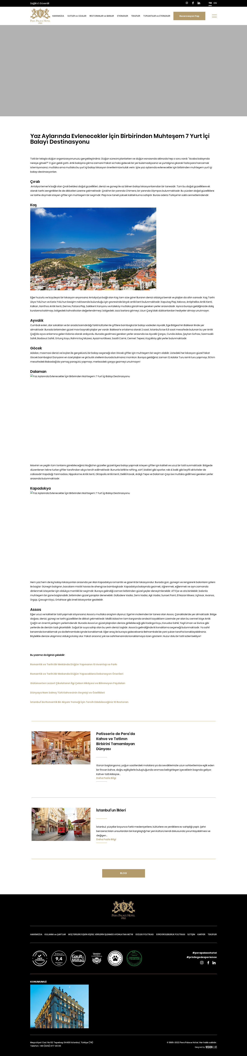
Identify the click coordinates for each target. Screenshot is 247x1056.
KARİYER (201, 934)
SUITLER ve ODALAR (76, 15)
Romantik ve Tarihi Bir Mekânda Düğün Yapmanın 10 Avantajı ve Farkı (73, 664)
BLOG (123, 873)
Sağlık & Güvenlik (39, 3)
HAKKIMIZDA (58, 15)
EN (215, 3)
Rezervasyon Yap (189, 15)
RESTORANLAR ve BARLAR (102, 15)
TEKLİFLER (135, 15)
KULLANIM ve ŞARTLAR (55, 934)
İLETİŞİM (191, 934)
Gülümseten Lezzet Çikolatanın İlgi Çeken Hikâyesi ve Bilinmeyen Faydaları (77, 683)
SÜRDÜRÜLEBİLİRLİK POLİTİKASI (170, 934)
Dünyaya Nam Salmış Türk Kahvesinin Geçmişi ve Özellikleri (67, 692)
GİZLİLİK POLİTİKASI (144, 934)
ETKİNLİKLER (122, 15)
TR (210, 3)
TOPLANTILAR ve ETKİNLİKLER (156, 15)
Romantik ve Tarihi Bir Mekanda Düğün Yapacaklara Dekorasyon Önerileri (76, 673)
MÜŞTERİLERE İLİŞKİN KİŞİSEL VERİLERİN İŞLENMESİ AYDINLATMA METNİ (100, 934)
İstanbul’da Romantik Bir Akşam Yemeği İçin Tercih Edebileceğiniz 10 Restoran (79, 702)
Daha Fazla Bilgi (106, 778)
